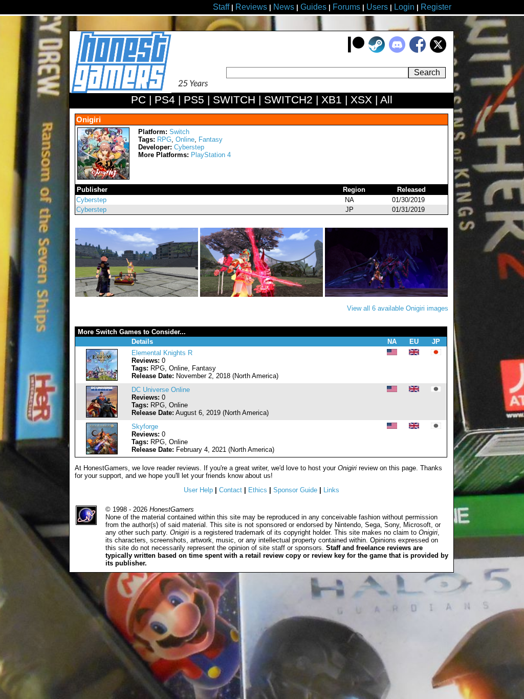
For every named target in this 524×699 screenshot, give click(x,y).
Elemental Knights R (162, 353)
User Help (198, 490)
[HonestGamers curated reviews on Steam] (376, 50)
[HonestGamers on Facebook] (417, 50)
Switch (179, 132)
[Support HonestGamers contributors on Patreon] (356, 50)
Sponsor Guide (295, 490)
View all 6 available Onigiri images (397, 308)
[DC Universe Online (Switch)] (102, 415)
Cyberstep (189, 147)
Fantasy (211, 139)
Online (185, 139)
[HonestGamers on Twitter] (438, 50)
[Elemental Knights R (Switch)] (102, 378)
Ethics (257, 490)
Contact (230, 490)
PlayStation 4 (211, 155)
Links (331, 490)
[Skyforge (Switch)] (102, 452)
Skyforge (145, 426)
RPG (164, 139)
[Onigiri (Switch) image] (137, 294)
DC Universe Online (161, 390)
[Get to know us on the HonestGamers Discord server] (397, 50)
